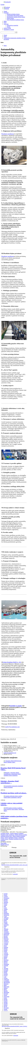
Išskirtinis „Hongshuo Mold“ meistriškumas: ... (10, 782)
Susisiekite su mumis (9, 29)
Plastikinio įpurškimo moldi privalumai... (14, 793)
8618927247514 (5, 844)
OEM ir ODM (7, 28)
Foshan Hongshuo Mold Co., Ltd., (12, 662)
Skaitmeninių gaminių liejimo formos (16, 17)
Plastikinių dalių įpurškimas (7, 834)
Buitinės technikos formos (13, 14)
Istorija (8, 26)
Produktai (6, 12)
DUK (5, 22)
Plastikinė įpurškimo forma (15, 839)
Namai (5, 11)
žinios (5, 21)
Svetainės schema (5, 833)
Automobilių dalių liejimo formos (15, 15)
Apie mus (6, 24)
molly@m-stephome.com (12, 727)
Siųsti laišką (3, 843)
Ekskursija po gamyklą (12, 25)
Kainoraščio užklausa (6, 829)
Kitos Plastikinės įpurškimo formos (15, 19)
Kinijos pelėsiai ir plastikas (16, 833)
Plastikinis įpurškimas (7, 134)
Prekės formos (10, 18)
